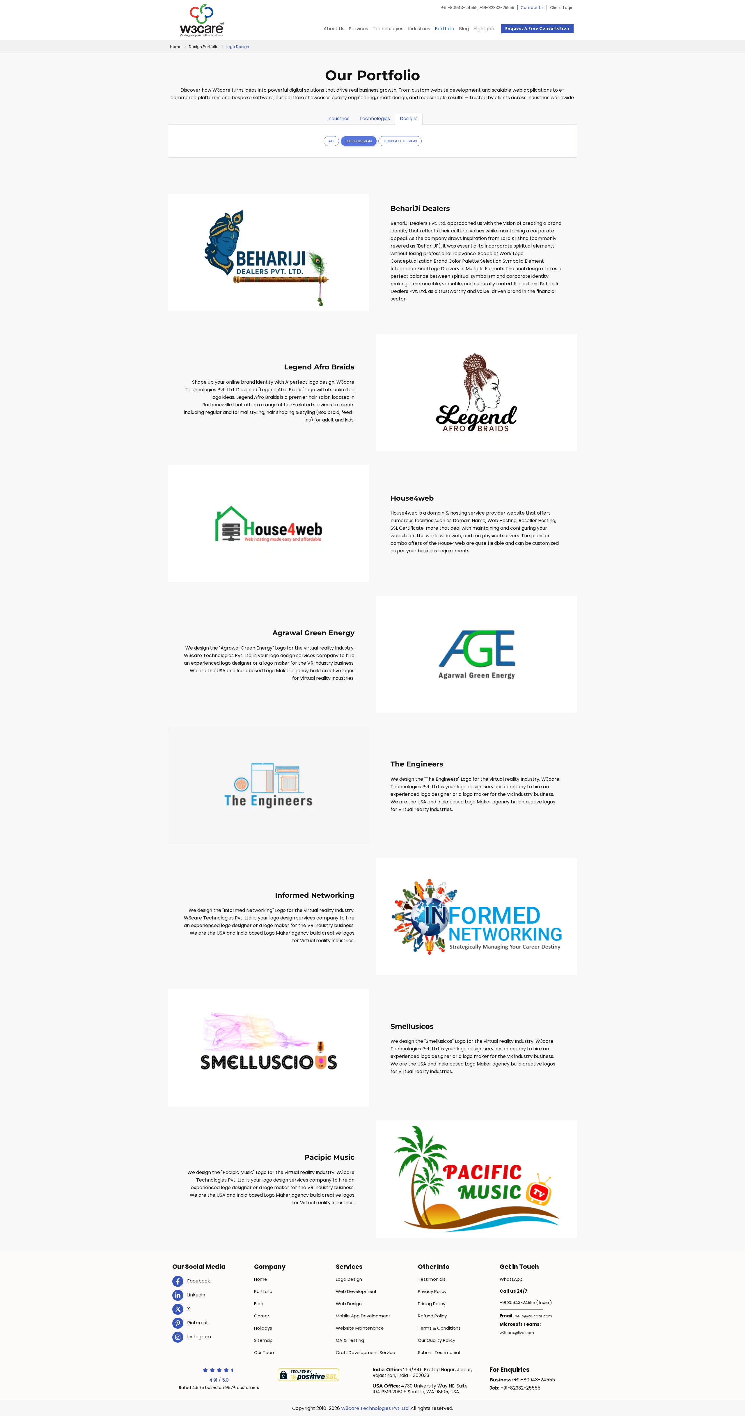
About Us (334, 28)
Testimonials (432, 1279)
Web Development (356, 1291)
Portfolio (444, 28)
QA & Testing (350, 1340)
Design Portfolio (204, 46)
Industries (419, 28)
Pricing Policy (431, 1304)
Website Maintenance (360, 1328)
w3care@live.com (517, 1332)
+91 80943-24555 (517, 1302)
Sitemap (263, 1340)
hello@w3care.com (533, 1316)
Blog (464, 28)
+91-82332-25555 (497, 7)
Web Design (349, 1304)
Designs (409, 118)
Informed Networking (314, 895)
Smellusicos (412, 1026)
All (331, 141)
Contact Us (532, 7)
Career (261, 1316)
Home (176, 46)
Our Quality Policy (436, 1340)
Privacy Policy (432, 1291)
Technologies (388, 28)
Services (358, 28)
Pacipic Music (329, 1157)
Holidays (263, 1328)
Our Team (265, 1352)
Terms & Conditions (439, 1328)
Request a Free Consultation (537, 28)
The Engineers (417, 764)
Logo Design (358, 141)
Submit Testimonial (439, 1352)
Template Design (400, 141)
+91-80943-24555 (459, 7)
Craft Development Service (365, 1352)
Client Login (562, 7)
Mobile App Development (363, 1316)
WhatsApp (511, 1279)
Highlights (484, 28)
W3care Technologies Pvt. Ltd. (375, 1408)
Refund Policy (432, 1316)
